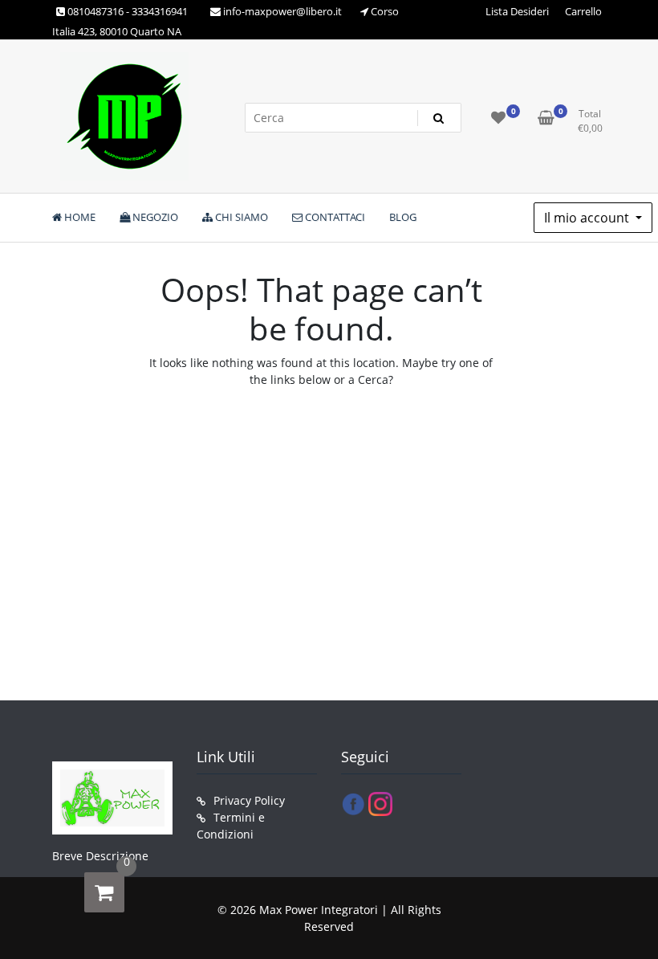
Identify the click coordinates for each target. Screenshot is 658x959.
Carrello (583, 11)
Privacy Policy (249, 800)
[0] (104, 892)
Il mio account (588, 217)
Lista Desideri (517, 11)
